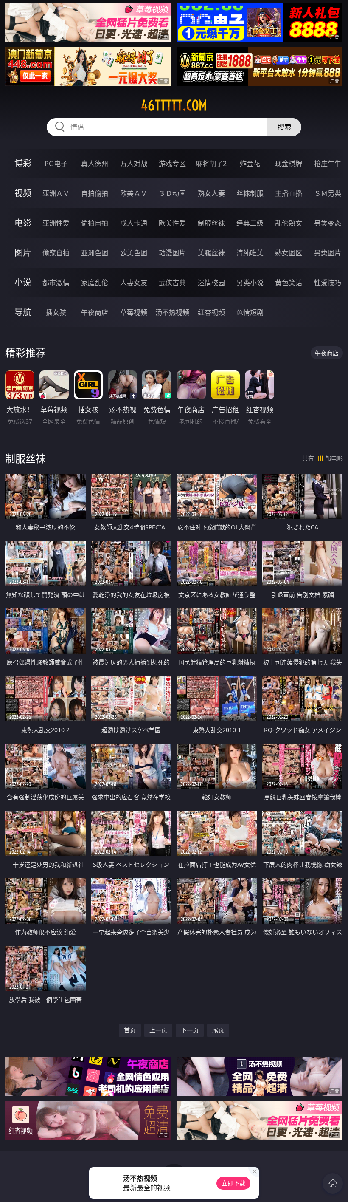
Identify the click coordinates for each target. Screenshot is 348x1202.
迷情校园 (211, 282)
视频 (22, 193)
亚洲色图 (94, 252)
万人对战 (133, 163)
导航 (22, 312)
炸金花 (250, 163)
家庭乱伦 (94, 282)
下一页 (190, 1030)
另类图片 (327, 252)
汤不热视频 (172, 312)
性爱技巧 (327, 282)
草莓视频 (133, 312)
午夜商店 (94, 312)
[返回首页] (333, 1183)
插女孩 (56, 312)
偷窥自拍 (56, 252)
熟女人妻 (211, 193)
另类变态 (327, 223)
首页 (130, 1030)
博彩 (22, 163)
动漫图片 (172, 252)
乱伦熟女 (288, 223)
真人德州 (94, 163)
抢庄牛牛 (327, 163)
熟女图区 (288, 252)
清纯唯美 (250, 252)
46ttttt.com (174, 105)
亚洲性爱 (56, 223)
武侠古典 (172, 282)
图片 (22, 252)
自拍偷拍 (94, 193)
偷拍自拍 (94, 223)
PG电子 (56, 163)
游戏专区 (172, 163)
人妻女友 (133, 282)
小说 (22, 282)
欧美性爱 (172, 223)
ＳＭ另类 (327, 193)
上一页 (158, 1030)
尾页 (218, 1030)
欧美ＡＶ (133, 193)
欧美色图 (133, 252)
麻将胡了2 (211, 163)
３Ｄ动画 (172, 193)
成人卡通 (133, 223)
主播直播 (288, 193)
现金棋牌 (288, 163)
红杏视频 (211, 312)
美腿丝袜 (211, 252)
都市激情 (56, 282)
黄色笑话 (288, 282)
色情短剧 (250, 312)
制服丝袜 (211, 223)
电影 (22, 223)
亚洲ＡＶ (56, 193)
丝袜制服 (250, 193)
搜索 (284, 127)
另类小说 (250, 282)
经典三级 (250, 223)
